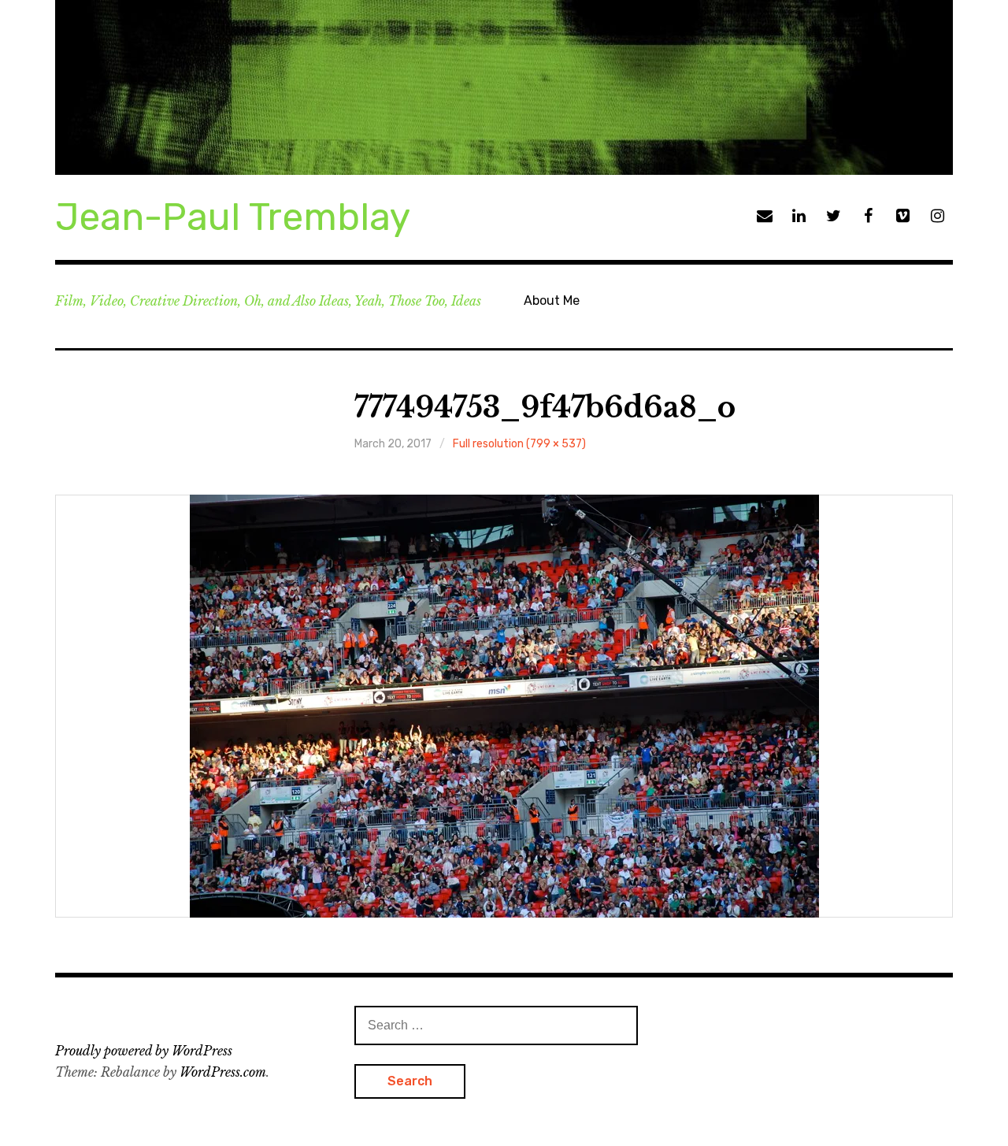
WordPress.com (223, 1072)
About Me (552, 300)
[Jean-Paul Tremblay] (504, 87)
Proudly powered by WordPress (143, 1051)
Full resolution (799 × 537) (519, 444)
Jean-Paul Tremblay (232, 217)
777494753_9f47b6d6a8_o (545, 407)
